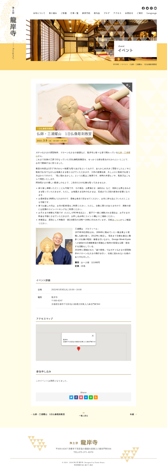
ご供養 (64, 13)
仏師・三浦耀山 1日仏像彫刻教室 (49, 414)
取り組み (53, 13)
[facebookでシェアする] (76, 397)
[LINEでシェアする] (91, 397)
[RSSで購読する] (96, 397)
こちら (117, 220)
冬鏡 (132, 414)
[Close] (93, 336)
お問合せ (129, 13)
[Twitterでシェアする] (71, 397)
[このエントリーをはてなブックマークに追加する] (86, 397)
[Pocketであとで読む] (81, 397)
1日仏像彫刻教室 (45, 129)
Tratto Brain (100, 462)
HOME (116, 64)
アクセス (117, 13)
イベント (125, 64)
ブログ (107, 13)
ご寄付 (140, 13)
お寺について (39, 13)
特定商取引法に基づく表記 (83, 465)
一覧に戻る (83, 416)
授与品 (97, 13)
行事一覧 (74, 13)
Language (152, 13)
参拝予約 (86, 13)
